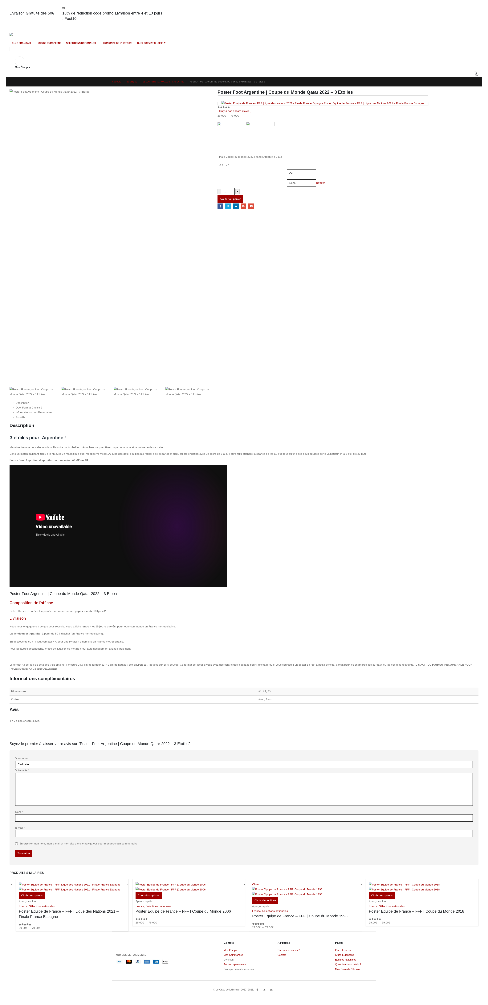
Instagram (271, 990)
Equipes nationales (345, 959)
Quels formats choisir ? (348, 964)
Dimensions (225, 170)
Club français (21, 43)
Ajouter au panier (230, 198)
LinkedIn (235, 206)
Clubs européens (49, 43)
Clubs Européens (344, 955)
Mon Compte (231, 950)
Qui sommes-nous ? (289, 950)
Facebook (220, 206)
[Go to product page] (72, 887)
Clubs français (343, 950)
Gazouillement (228, 206)
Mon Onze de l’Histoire (117, 43)
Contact (282, 955)
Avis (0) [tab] (20, 417)
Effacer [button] (320, 182)
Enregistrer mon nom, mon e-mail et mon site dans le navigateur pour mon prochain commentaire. (78, 843)
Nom (19, 811)
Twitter (264, 990)
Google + (243, 206)
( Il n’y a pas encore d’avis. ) (234, 110)
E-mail (20, 827)
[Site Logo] (20, 36)
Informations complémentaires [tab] (34, 412)
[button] (467, 54)
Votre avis (22, 770)
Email (251, 206)
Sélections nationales (81, 43)
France (23, 906)
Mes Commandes (233, 955)
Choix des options (32, 895)
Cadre (222, 180)
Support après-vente (235, 964)
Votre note (22, 758)
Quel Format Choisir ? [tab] (29, 407)
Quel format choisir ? (151, 43)
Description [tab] (22, 402)
